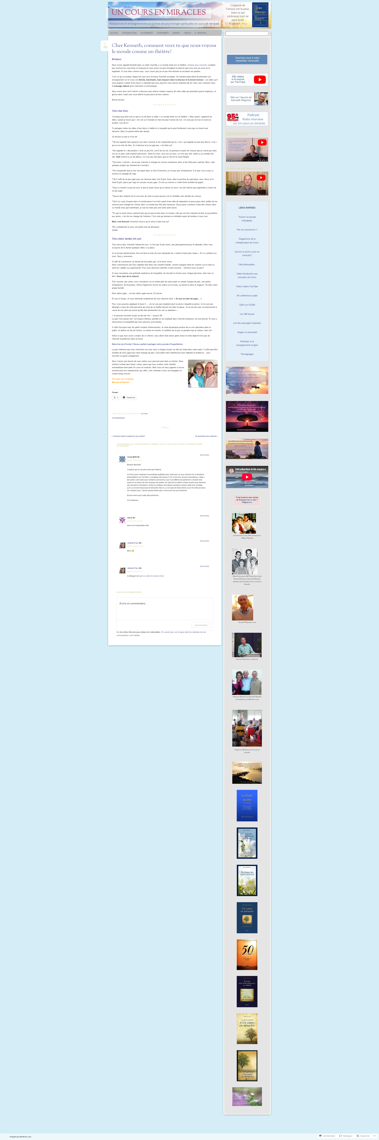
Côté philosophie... (247, 264)
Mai (105, 44)
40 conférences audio (247, 295)
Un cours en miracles (158, 13)
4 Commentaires (118, 418)
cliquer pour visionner (198, 65)
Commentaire (201, 625)
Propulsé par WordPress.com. (21, 1137)
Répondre (204, 455)
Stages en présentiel (247, 332)
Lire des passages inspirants (247, 323)
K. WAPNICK (201, 33)
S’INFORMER (163, 33)
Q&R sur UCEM (247, 304)
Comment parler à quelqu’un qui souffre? (128, 436)
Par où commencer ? (247, 229)
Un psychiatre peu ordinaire (207, 436)
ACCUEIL (114, 33)
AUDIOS (176, 33)
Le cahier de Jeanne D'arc (153, 576)
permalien (144, 413)
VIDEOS (187, 33)
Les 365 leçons (247, 314)
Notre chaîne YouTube (247, 286)
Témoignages (247, 354)
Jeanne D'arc (133, 543)
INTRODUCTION (129, 33)
